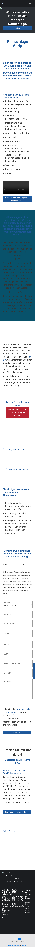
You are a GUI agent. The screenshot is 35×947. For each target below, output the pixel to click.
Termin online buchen (27, 910)
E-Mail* (6, 671)
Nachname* (8, 622)
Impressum (27, 876)
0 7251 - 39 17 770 (18, 892)
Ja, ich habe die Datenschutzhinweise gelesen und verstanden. (17, 722)
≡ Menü (29, 4)
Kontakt (17, 878)
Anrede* (7, 603)
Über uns (27, 902)
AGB (21, 876)
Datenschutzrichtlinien (11, 876)
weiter (33, 20)
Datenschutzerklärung (14, 945)
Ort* (5, 652)
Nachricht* (8, 680)
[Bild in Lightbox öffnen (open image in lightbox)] (18, 451)
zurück (1, 20)
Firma (6, 631)
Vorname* (7, 612)
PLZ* (6, 642)
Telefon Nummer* (10, 661)
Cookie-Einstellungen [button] (17, 941)
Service (27, 898)
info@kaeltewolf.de (18, 906)
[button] (17, 199)
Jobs (26, 904)
